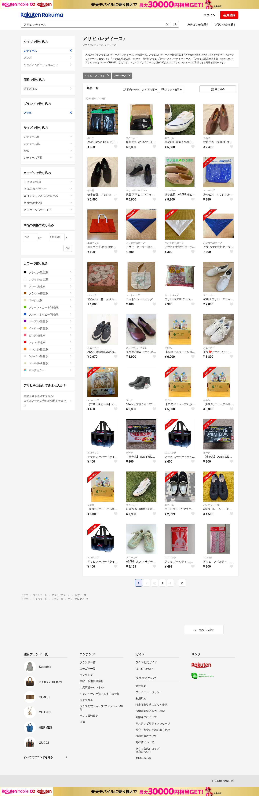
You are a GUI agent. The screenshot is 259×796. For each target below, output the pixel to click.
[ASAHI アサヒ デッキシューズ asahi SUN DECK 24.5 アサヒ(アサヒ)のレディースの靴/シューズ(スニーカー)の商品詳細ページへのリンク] (218, 277)
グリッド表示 (172, 89)
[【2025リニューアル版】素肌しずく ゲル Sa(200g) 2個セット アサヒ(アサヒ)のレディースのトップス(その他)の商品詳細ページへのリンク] (180, 329)
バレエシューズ (211, 504)
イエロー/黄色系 (38, 328)
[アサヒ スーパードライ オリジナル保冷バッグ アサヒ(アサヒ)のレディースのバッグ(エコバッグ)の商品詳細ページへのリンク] (180, 434)
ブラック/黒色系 (38, 272)
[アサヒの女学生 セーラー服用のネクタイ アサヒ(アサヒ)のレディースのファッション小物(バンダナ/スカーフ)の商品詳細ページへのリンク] (180, 224)
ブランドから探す (225, 24)
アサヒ (28, 112)
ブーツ (129, 400)
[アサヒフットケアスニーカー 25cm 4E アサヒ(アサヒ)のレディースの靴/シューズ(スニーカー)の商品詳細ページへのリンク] (180, 486)
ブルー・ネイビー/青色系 (43, 314)
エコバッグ (209, 190)
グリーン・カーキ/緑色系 (43, 307)
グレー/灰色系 (36, 286)
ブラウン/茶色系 (38, 293)
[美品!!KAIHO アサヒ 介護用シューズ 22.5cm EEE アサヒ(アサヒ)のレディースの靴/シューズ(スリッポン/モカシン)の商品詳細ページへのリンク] (141, 329)
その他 (206, 137)
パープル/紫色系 (38, 321)
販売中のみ (133, 89)
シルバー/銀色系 (38, 356)
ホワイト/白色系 (38, 279)
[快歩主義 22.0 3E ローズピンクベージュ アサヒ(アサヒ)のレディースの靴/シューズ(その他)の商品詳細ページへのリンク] (218, 119)
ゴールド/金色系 (38, 363)
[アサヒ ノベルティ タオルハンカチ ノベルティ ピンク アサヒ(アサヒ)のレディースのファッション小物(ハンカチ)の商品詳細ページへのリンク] (218, 539)
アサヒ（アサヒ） (94, 75)
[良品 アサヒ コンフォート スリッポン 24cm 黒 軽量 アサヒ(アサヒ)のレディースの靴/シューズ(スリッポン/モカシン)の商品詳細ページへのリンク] (141, 172)
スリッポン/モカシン (136, 190)
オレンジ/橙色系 (38, 349)
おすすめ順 (148, 89)
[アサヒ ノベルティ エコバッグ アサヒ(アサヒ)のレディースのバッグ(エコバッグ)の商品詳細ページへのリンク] (180, 539)
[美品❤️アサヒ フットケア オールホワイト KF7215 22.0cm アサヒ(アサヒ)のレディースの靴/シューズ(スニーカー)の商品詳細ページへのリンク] (218, 329)
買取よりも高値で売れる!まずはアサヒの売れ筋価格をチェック (45, 400)
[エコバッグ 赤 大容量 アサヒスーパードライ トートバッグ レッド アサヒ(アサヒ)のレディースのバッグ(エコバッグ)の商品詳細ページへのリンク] (102, 224)
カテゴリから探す (198, 24)
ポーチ (90, 137)
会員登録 (229, 15)
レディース (120, 75)
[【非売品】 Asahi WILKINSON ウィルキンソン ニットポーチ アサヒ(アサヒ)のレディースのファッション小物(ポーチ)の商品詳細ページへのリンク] (141, 434)
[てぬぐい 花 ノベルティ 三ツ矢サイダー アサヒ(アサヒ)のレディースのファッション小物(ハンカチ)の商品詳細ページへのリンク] (102, 277)
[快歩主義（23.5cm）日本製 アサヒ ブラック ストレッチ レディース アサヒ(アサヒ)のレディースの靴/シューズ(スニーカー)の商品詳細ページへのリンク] (141, 119)
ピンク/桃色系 (36, 335)
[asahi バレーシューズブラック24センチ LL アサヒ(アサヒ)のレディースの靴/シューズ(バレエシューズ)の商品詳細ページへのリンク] (218, 486)
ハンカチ (92, 295)
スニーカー (131, 137)
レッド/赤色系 (36, 342)
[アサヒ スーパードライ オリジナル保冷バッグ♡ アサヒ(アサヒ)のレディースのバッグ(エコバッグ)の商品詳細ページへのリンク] (102, 434)
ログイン (209, 15)
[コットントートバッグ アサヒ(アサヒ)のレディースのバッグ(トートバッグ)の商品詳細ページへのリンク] (141, 277)
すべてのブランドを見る (38, 757)
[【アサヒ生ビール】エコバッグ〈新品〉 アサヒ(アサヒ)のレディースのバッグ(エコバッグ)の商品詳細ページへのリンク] (102, 382)
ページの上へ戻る (203, 630)
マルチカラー (36, 370)
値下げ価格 (30, 88)
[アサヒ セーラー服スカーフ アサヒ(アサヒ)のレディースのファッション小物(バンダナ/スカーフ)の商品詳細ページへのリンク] (141, 224)
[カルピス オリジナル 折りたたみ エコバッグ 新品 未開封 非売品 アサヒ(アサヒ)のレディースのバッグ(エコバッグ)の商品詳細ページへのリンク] (218, 172)
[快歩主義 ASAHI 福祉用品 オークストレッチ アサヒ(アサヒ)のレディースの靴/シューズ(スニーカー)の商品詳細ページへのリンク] (180, 172)
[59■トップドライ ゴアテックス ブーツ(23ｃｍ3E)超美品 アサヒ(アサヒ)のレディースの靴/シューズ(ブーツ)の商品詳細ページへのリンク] (141, 382)
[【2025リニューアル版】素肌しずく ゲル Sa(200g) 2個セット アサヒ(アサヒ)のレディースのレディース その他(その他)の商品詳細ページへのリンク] (102, 486)
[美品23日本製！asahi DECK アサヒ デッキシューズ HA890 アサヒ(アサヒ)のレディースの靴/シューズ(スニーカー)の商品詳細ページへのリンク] (180, 119)
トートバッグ (133, 295)
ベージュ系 (35, 300)
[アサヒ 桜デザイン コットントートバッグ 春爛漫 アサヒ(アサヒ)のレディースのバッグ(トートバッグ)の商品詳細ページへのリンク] (180, 277)
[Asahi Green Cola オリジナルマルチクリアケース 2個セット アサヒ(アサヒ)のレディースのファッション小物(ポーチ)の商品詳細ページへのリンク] (102, 119)
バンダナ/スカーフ (135, 242)
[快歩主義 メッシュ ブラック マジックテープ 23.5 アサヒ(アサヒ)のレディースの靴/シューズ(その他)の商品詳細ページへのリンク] (102, 172)
